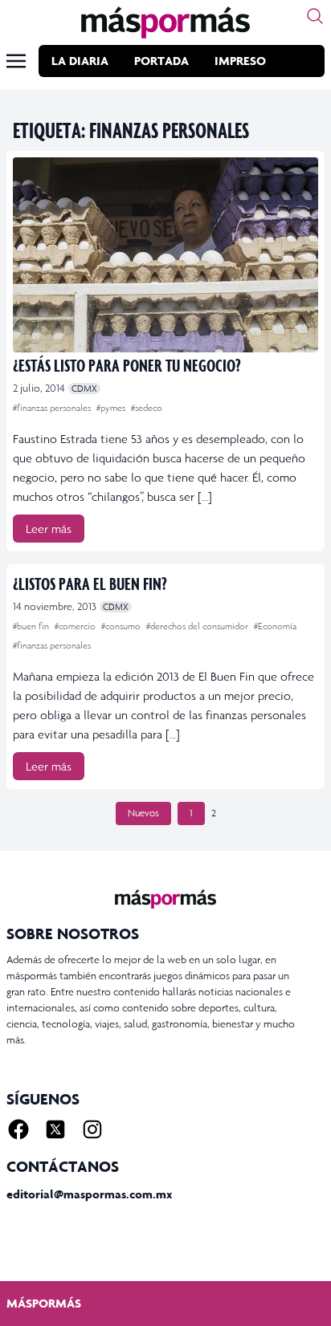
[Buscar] (315, 16)
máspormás (43, 1303)
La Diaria (79, 60)
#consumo (122, 626)
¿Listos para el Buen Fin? (90, 583)
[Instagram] (92, 1129)
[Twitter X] (55, 1129)
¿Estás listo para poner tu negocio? (127, 365)
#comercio (76, 626)
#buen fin (32, 626)
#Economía (275, 626)
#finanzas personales (53, 407)
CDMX (84, 388)
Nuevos (143, 813)
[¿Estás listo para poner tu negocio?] (165, 254)
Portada (161, 60)
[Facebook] (18, 1129)
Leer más (49, 528)
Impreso (240, 60)
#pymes (112, 407)
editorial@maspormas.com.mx (89, 1194)
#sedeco (146, 407)
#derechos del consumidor (198, 626)
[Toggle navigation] (16, 61)
